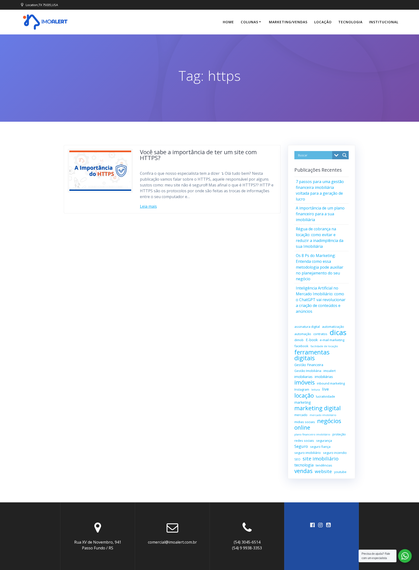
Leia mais (148, 206)
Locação (323, 22)
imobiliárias (324, 376)
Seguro (301, 446)
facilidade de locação (324, 346)
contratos (320, 334)
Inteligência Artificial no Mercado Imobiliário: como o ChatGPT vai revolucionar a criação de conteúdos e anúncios (321, 299)
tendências (324, 465)
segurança (324, 440)
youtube (340, 472)
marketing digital (317, 408)
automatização (333, 326)
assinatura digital (307, 326)
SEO (297, 459)
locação (304, 395)
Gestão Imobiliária (307, 371)
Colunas (249, 22)
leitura (315, 389)
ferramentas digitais (312, 355)
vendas (303, 471)
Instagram (301, 389)
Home (228, 22)
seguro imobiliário (307, 452)
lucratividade (325, 396)
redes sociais (304, 440)
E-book (312, 339)
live (325, 389)
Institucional (383, 22)
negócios (329, 421)
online (302, 428)
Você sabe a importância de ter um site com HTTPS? (198, 155)
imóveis (304, 382)
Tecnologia (350, 22)
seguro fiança (320, 446)
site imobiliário (320, 458)
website (323, 471)
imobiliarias (303, 376)
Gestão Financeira (308, 364)
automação (302, 334)
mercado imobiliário (323, 415)
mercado (300, 415)
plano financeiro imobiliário (312, 434)
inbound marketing (331, 383)
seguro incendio (335, 452)
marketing (302, 402)
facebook (301, 346)
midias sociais (304, 422)
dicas (338, 332)
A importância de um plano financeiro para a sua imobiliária (320, 213)
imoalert (329, 371)
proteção (339, 434)
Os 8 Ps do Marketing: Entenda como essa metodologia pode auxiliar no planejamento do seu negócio (319, 267)
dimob (299, 340)
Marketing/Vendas (288, 22)
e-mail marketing (332, 340)
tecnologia (304, 465)
